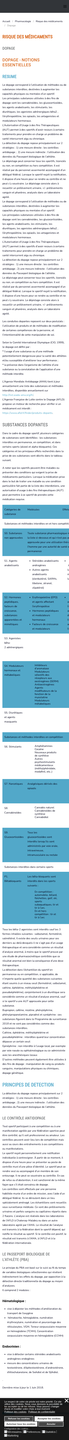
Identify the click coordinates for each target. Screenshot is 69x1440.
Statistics (50, 1432)
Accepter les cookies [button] (49, 1418)
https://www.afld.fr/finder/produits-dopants (27, 413)
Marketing (12, 1435)
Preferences (33, 1432)
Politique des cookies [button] (15, 1411)
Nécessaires (14, 1432)
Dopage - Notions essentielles (21, 62)
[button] (65, 6)
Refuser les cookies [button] (19, 1418)
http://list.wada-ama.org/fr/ (17, 395)
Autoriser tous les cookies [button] (20, 1424)
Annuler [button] (51, 1424)
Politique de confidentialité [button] (41, 1411)
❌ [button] (67, 1400)
